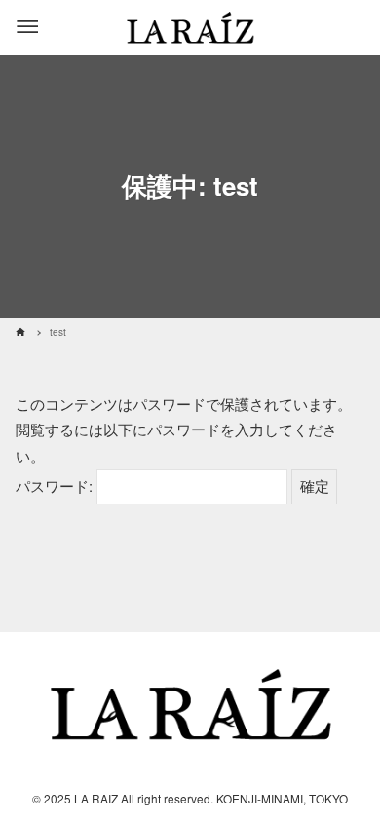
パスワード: (56, 485)
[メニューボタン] (27, 27)
